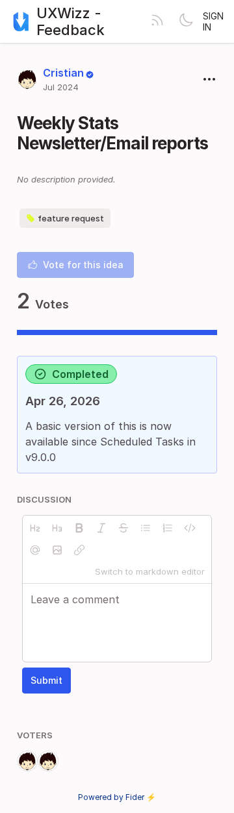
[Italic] (101, 528)
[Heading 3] (57, 528)
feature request (71, 218)
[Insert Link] (79, 550)
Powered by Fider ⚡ (117, 797)
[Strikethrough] (123, 528)
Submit (46, 680)
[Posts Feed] (157, 21)
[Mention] (35, 550)
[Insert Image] (57, 550)
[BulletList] (145, 528)
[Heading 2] (35, 528)
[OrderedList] (167, 528)
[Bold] (79, 528)
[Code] (190, 528)
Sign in (213, 21)
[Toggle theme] (186, 21)
